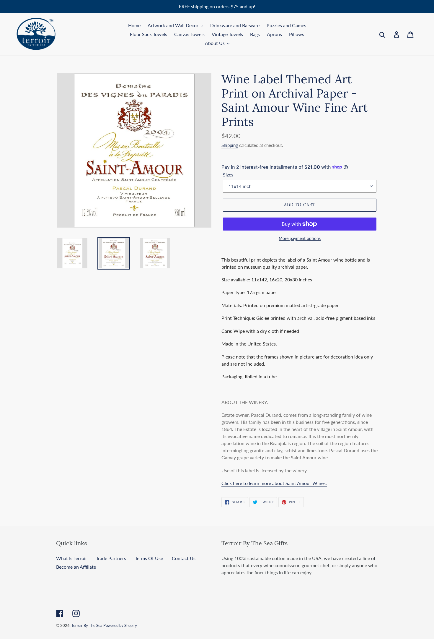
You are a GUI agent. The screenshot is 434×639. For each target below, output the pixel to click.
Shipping (229, 145)
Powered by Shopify (120, 625)
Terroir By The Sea (86, 625)
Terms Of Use (149, 558)
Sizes (228, 174)
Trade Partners (111, 558)
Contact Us (183, 558)
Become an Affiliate (76, 567)
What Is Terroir (71, 558)
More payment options (300, 238)
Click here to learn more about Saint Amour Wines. (274, 483)
